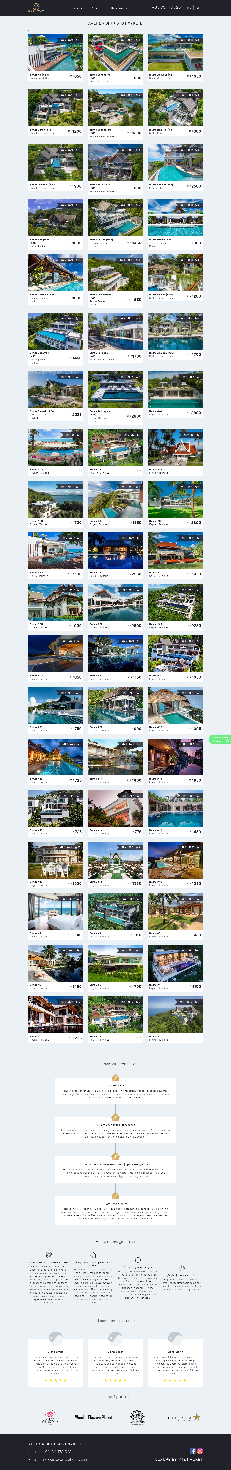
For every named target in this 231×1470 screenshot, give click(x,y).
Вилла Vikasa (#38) (101, 239)
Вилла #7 (155, 933)
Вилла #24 (36, 675)
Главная (75, 8)
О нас (97, 8)
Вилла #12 (36, 881)
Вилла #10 (155, 881)
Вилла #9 (35, 933)
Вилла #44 (155, 411)
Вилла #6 (35, 984)
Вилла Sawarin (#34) (42, 411)
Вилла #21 (36, 727)
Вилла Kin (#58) (39, 74)
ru (189, 7)
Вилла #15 (36, 830)
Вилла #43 (36, 469)
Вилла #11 (96, 881)
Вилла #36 (155, 521)
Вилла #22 (155, 675)
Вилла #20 (96, 727)
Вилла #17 (96, 778)
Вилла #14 (96, 830)
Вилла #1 (154, 984)
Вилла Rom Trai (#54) (162, 129)
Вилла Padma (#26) (161, 239)
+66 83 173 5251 (167, 7)
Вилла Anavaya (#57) (162, 74)
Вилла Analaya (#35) (161, 352)
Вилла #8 (95, 933)
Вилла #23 (96, 675)
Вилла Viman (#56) (41, 129)
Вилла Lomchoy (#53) (43, 184)
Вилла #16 (155, 778)
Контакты (119, 8)
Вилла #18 (36, 778)
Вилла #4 (35, 1036)
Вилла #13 (155, 830)
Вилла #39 (36, 521)
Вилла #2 (155, 1036)
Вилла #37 (96, 521)
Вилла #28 (96, 624)
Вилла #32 (96, 572)
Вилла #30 (155, 572)
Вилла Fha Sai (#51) (161, 184)
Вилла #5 (95, 984)
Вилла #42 (96, 469)
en (198, 7)
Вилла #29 (36, 624)
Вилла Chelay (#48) (161, 294)
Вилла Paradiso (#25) (42, 294)
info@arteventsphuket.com (64, 1459)
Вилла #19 (155, 727)
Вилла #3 (95, 1036)
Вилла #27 (155, 624)
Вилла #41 (155, 469)
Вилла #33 (36, 572)
